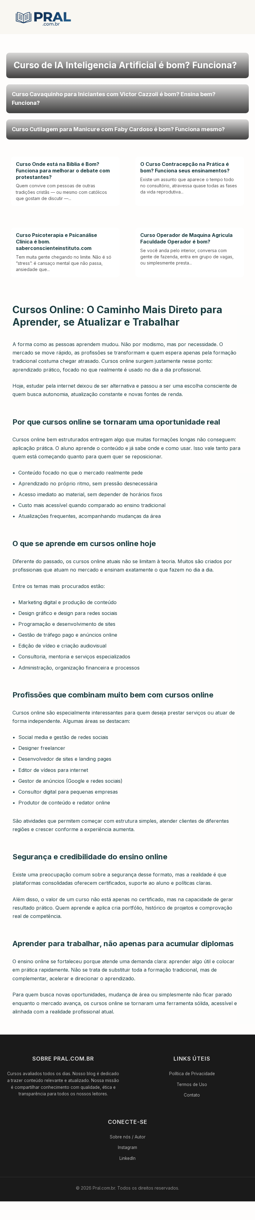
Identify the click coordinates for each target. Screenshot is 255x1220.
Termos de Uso (192, 1084)
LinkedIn (127, 1158)
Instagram (127, 1147)
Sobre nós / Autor (128, 1136)
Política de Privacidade (192, 1073)
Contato (192, 1095)
